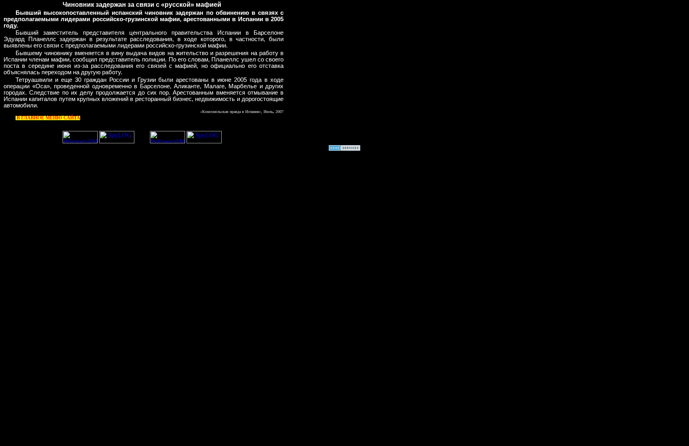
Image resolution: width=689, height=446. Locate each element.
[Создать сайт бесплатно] (344, 148)
